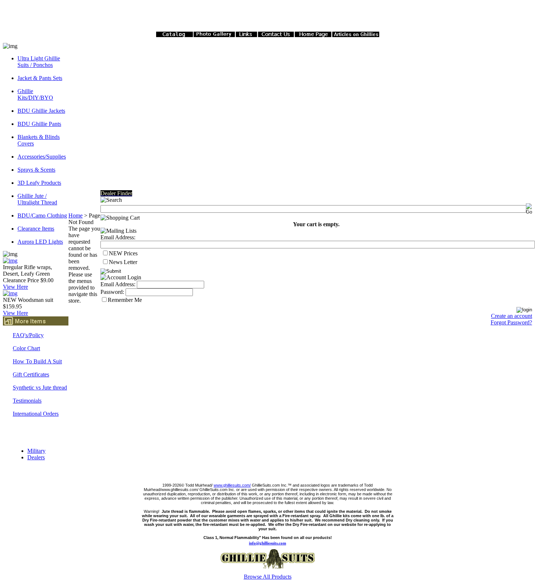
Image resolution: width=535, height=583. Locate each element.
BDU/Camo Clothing (42, 215)
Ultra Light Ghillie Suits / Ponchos (38, 61)
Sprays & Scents (36, 170)
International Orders (36, 414)
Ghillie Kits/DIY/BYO (35, 94)
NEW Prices (123, 253)
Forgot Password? (511, 322)
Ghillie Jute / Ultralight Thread (37, 199)
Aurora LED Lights (40, 242)
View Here (15, 287)
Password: (112, 292)
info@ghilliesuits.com (267, 543)
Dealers (36, 457)
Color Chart (26, 348)
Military (36, 451)
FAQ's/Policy (28, 335)
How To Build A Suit (37, 361)
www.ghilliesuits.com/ (232, 485)
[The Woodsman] (10, 293)
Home (75, 215)
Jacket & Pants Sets (39, 78)
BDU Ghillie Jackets (41, 111)
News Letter (123, 262)
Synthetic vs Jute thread (40, 387)
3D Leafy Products (39, 183)
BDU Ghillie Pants (39, 124)
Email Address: (117, 237)
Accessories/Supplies (41, 156)
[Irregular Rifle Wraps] (10, 260)
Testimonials (27, 401)
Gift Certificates (31, 374)
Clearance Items (35, 228)
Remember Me (125, 300)
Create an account (511, 316)
